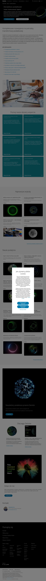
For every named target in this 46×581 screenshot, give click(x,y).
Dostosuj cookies (23, 309)
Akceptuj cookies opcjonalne (23, 303)
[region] (23, 290)
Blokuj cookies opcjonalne (23, 307)
